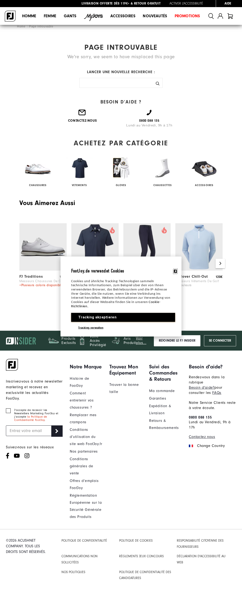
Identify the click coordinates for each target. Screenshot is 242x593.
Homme (29, 16)
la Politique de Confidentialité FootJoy (30, 418)
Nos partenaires (84, 451)
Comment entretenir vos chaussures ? (82, 400)
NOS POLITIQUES (73, 572)
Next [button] (220, 263)
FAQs (216, 393)
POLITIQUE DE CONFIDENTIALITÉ (84, 541)
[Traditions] (43, 269)
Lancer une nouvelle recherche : (121, 72)
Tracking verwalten (90, 327)
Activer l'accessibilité (186, 3)
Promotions (187, 16)
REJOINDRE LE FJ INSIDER (177, 341)
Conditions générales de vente (81, 466)
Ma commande (162, 391)
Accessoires (122, 16)
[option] (43, 261)
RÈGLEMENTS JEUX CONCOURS (141, 556)
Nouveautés (155, 16)
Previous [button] (21, 263)
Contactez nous (202, 437)
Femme (50, 16)
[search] (211, 16)
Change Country (211, 446)
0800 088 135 (200, 417)
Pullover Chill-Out (191, 276)
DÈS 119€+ (106, 2)
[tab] (230, 16)
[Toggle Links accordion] (86, 367)
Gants (70, 16)
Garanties (157, 398)
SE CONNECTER (220, 341)
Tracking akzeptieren (97, 317)
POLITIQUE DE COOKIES (136, 541)
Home (21, 26)
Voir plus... (141, 340)
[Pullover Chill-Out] (199, 269)
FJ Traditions (31, 276)
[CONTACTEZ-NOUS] (82, 114)
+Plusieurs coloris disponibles (41, 285)
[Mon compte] (220, 16)
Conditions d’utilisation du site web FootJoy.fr (86, 437)
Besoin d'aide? (201, 387)
